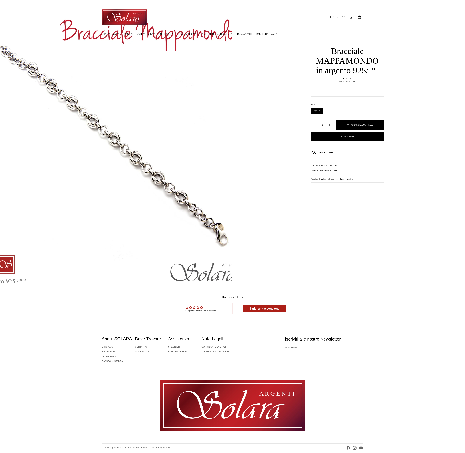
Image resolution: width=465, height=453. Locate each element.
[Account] (351, 17)
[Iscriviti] (360, 347)
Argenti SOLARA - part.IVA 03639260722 (129, 447)
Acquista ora (347, 136)
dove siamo (142, 351)
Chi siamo (107, 347)
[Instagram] (355, 448)
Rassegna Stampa (112, 361)
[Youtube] (361, 448)
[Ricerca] (344, 17)
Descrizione (325, 152)
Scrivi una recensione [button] (264, 308)
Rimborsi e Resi (177, 351)
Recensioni (108, 351)
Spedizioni (174, 347)
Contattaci (141, 347)
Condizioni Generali (213, 347)
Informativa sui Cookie (215, 351)
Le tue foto (109, 356)
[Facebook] (348, 448)
